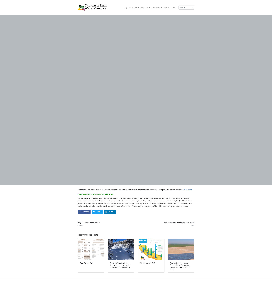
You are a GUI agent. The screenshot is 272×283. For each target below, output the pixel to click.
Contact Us (156, 7)
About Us (144, 7)
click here (188, 189)
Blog (125, 7)
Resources (133, 7)
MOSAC (167, 7)
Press (173, 7)
